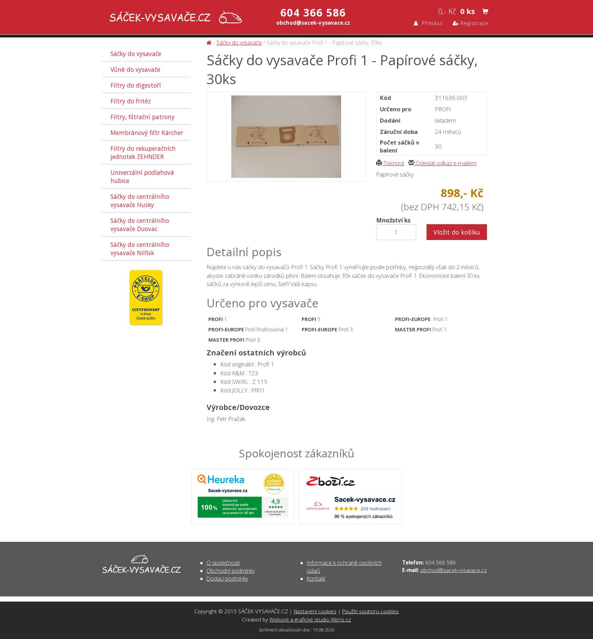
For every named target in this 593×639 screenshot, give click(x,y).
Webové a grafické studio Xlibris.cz (310, 619)
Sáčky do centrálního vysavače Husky (140, 200)
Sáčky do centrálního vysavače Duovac (140, 224)
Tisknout (393, 163)
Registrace (473, 23)
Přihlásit (430, 23)
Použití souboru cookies (370, 611)
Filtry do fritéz (131, 101)
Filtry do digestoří (136, 85)
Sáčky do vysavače (136, 53)
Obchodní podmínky (231, 570)
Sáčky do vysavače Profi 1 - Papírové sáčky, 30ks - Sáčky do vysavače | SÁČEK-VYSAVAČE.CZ (174, 18)
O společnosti (223, 563)
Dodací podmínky (227, 578)
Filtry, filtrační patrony (143, 117)
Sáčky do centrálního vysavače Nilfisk (140, 248)
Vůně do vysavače (135, 69)
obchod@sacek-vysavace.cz (453, 570)
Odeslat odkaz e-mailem (445, 163)
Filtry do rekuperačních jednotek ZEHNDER (143, 152)
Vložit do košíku (456, 232)
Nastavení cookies (315, 611)
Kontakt (316, 578)
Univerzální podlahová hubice (142, 176)
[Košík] (485, 11)
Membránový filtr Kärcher (147, 132)
